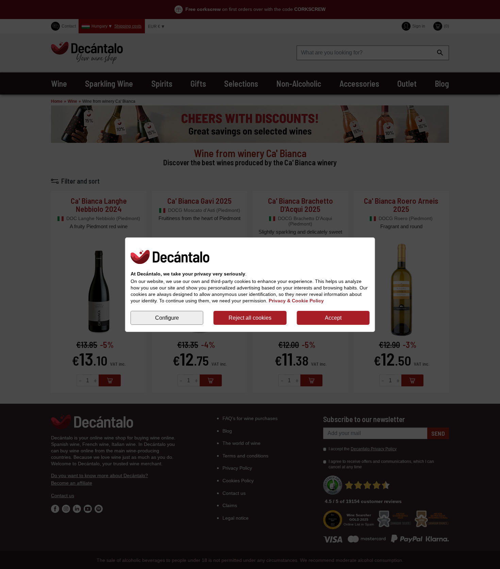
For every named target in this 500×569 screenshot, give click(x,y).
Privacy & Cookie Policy (296, 300)
